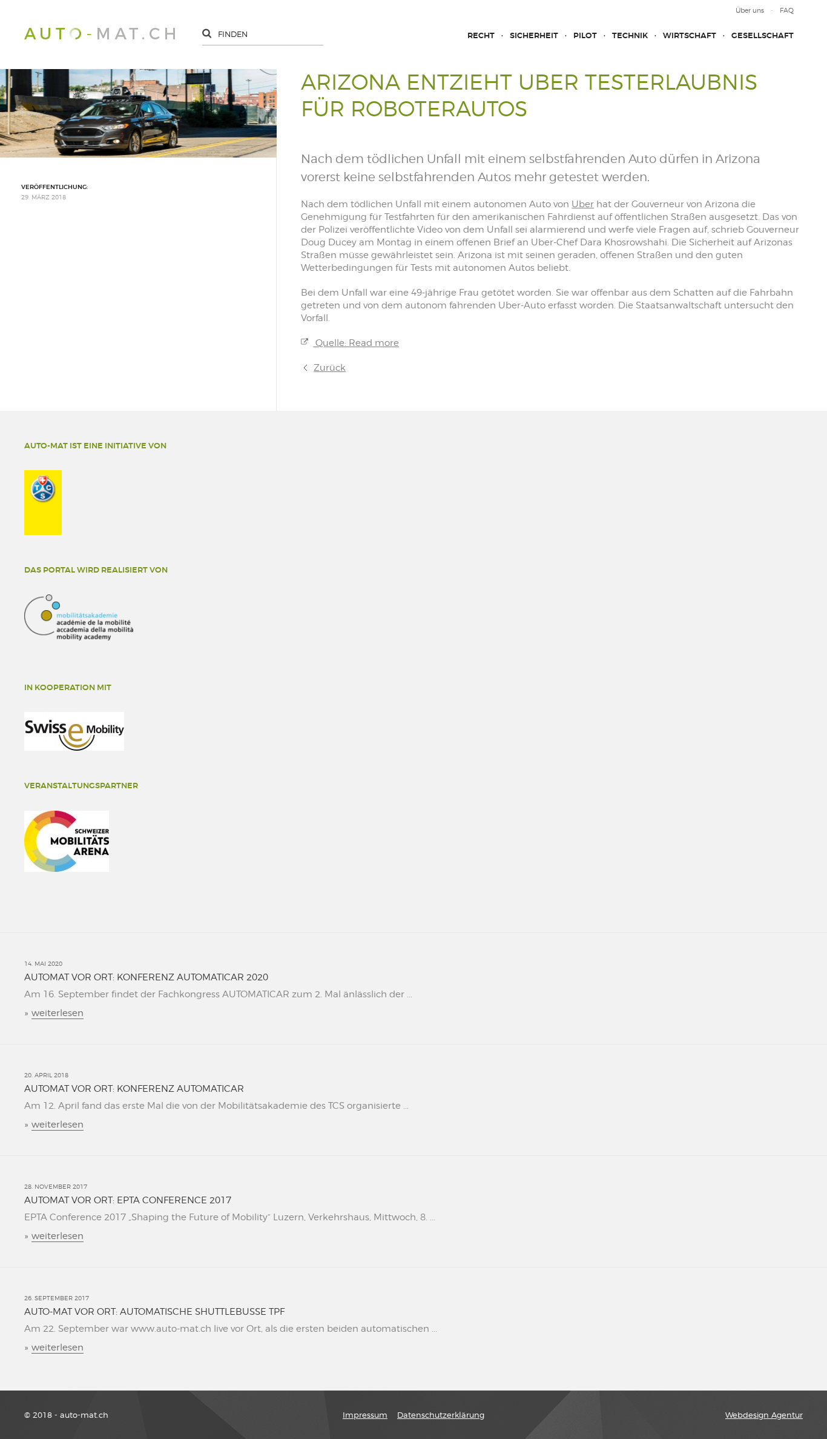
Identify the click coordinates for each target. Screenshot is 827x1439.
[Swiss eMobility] (74, 731)
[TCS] (43, 502)
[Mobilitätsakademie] (78, 617)
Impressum (365, 1415)
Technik (630, 35)
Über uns (750, 10)
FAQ (787, 10)
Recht (481, 35)
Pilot (585, 35)
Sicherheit (534, 35)
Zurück (330, 367)
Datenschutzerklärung (440, 1415)
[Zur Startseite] (99, 33)
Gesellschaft (762, 35)
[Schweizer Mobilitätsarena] (66, 841)
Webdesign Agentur (764, 1415)
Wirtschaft (689, 35)
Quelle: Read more (356, 342)
